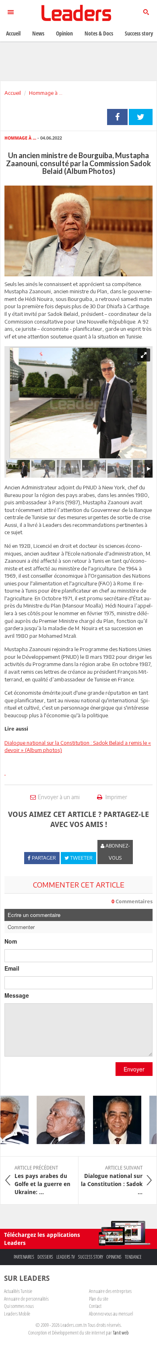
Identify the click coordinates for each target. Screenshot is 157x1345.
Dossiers (45, 1256)
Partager (117, 117)
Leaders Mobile (17, 1313)
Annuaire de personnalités (26, 1298)
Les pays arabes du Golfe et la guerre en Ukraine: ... (42, 1180)
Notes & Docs (99, 33)
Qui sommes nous (19, 1305)
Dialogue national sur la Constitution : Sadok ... (112, 1180)
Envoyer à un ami (59, 797)
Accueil (12, 93)
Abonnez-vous (117, 852)
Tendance (133, 1256)
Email (11, 968)
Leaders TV (65, 1256)
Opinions (114, 1256)
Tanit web (121, 1332)
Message (16, 995)
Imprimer (115, 797)
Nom (10, 941)
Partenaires (24, 1256)
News (38, 33)
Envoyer (134, 1069)
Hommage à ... (45, 93)
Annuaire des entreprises (110, 1291)
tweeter (141, 117)
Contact (95, 1305)
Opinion (64, 33)
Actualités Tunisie (18, 1291)
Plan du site (98, 1298)
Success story (90, 1256)
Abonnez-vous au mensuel (111, 1313)
